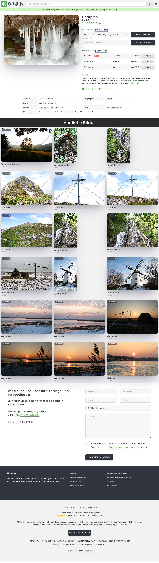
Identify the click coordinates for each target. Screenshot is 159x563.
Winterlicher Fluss (90, 112)
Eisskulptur (70, 112)
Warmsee (6, 336)
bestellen (148, 56)
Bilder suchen (76, 485)
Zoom (73, 18)
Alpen (107, 108)
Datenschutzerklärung (121, 447)
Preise (72, 473)
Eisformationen (60, 112)
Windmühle (60, 293)
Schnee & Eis (58, 108)
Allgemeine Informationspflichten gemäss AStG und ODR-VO (80, 544)
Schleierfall (60, 250)
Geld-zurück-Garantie (119, 477)
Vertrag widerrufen (79, 532)
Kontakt (87, 89)
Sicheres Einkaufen (107, 89)
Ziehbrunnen (8, 292)
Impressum (34, 541)
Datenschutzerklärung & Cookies (58, 541)
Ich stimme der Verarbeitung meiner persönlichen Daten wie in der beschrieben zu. (119, 447)
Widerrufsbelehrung (86, 541)
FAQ (95, 89)
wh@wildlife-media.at (27, 414)
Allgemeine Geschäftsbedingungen (114, 541)
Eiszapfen (90, 17)
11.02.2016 (109, 99)
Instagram (112, 485)
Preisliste (135, 81)
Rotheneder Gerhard (93, 22)
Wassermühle (61, 165)
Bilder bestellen (77, 477)
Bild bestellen (143, 34)
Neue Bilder (75, 481)
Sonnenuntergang (11, 164)
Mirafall (111, 165)
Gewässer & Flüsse (46, 108)
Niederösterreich (116, 108)
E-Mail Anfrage (133, 83)
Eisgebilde (50, 112)
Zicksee (111, 378)
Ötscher (5, 207)
